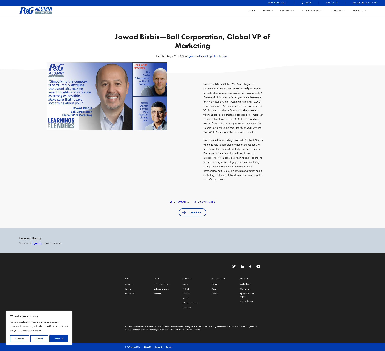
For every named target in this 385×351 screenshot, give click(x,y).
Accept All (59, 338)
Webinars (158, 293)
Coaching (187, 307)
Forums (128, 288)
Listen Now (195, 212)
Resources (286, 10)
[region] (39, 328)
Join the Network (277, 3)
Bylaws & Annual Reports (247, 295)
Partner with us (218, 278)
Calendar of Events (161, 288)
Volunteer (215, 284)
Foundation (129, 293)
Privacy (169, 347)
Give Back (337, 10)
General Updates (208, 56)
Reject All (39, 338)
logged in (37, 243)
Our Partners (245, 288)
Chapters (128, 284)
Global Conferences (162, 284)
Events (266, 10)
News (185, 284)
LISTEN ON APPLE (179, 201)
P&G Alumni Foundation (365, 3)
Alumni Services (311, 10)
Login (308, 3)
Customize (19, 338)
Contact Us (332, 3)
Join (250, 10)
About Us (358, 10)
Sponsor (214, 293)
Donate (214, 288)
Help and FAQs (246, 301)
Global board (245, 284)
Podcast (223, 56)
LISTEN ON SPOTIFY (204, 201)
